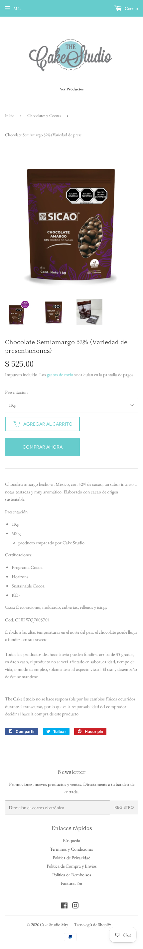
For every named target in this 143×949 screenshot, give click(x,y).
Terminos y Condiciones (71, 849)
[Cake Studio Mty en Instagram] (75, 906)
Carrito (131, 8)
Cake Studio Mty (54, 924)
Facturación (71, 883)
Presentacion (16, 392)
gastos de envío (60, 374)
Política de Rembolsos (71, 875)
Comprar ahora (43, 447)
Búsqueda (71, 840)
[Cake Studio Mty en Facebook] (64, 906)
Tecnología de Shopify (92, 924)
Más (17, 8)
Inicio (9, 115)
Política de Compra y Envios (72, 866)
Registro (124, 807)
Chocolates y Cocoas (44, 115)
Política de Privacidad (71, 858)
